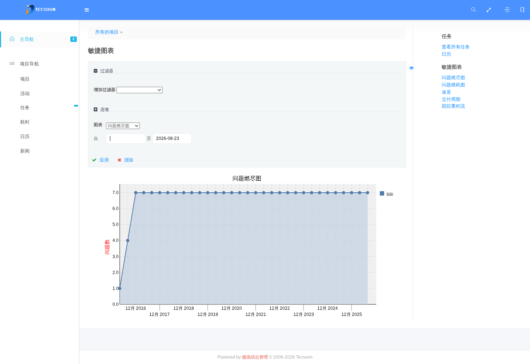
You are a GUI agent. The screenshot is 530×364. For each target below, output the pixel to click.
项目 (25, 79)
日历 (25, 136)
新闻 (25, 151)
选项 (104, 109)
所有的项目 (107, 32)
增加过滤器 (104, 89)
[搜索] (473, 10)
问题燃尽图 (453, 77)
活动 (25, 93)
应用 (104, 160)
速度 (446, 92)
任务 (25, 107)
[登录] (506, 10)
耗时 (25, 122)
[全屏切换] (490, 10)
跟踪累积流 (453, 106)
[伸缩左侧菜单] (88, 10)
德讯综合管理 (255, 357)
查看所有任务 (456, 47)
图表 (98, 124)
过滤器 (106, 71)
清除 (128, 160)
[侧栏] (522, 10)
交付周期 (451, 99)
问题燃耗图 (453, 84)
